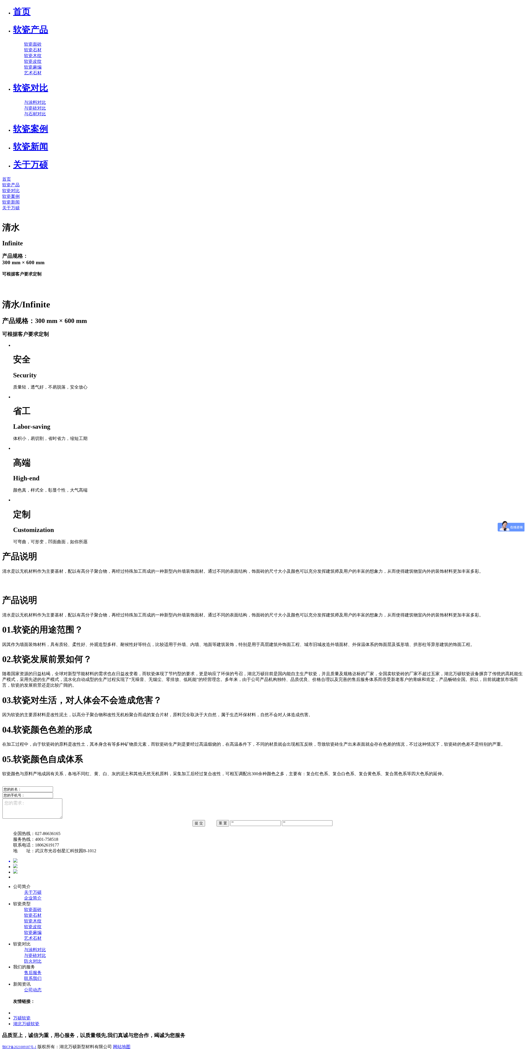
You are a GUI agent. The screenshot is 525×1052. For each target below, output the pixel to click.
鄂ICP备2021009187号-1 (19, 1047)
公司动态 (33, 990)
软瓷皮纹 (33, 61)
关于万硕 (33, 892)
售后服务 (33, 972)
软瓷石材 (33, 50)
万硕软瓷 (22, 1018)
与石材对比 (35, 113)
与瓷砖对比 (35, 108)
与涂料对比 (35, 102)
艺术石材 (33, 72)
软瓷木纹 (33, 55)
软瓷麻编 (33, 67)
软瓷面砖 (33, 44)
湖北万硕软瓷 (26, 1023)
